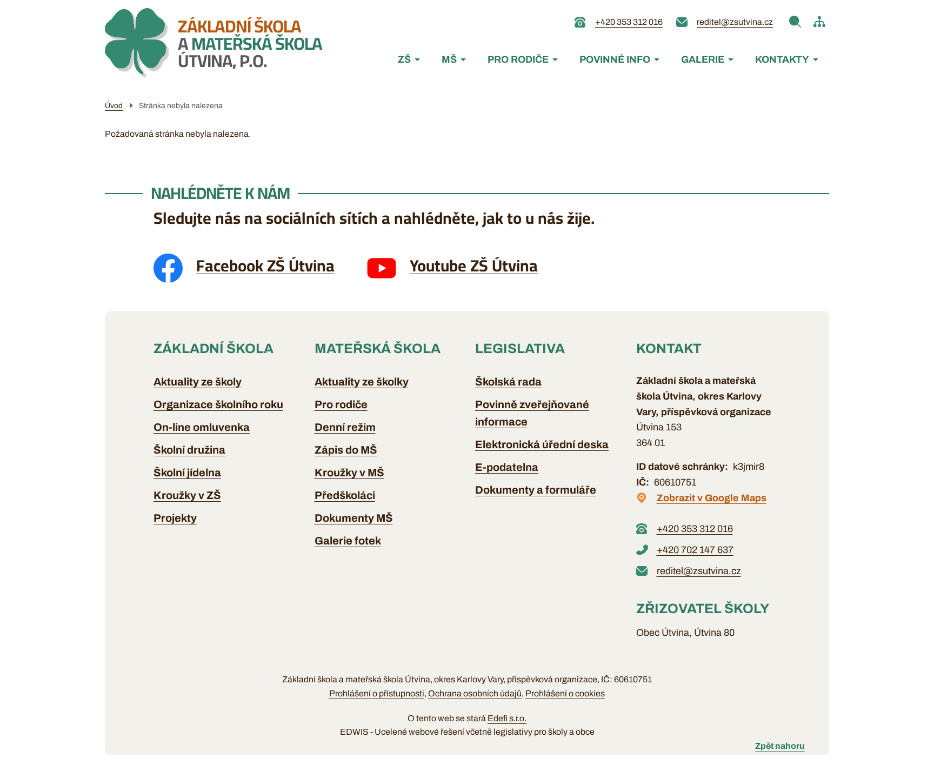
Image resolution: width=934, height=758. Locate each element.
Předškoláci (345, 495)
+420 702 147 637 (695, 549)
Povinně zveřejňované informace (532, 413)
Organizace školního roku (218, 404)
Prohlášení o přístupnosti (376, 693)
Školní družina (189, 450)
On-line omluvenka (202, 427)
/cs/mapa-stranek (819, 21)
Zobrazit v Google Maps (711, 498)
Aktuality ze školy (198, 382)
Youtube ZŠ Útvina (474, 265)
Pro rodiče (341, 404)
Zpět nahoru (780, 745)
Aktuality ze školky (362, 382)
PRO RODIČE (518, 59)
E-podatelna (506, 467)
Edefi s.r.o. (507, 718)
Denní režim (345, 427)
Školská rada (508, 382)
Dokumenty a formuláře (535, 490)
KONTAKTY (782, 59)
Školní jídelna (187, 472)
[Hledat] (795, 21)
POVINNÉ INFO (614, 59)
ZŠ (404, 59)
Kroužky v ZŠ (187, 495)
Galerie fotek (348, 541)
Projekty (175, 518)
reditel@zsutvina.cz (735, 21)
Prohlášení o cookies (565, 693)
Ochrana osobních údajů (475, 693)
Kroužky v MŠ (349, 472)
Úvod (114, 106)
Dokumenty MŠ (354, 518)
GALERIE (702, 59)
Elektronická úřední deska (542, 444)
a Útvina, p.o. (250, 43)
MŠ (449, 59)
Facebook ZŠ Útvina (265, 265)
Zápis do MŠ (346, 450)
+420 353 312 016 (629, 21)
